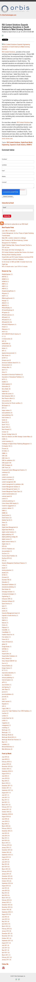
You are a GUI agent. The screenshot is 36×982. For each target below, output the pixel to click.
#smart (5, 327)
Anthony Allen (6, 367)
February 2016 (7, 828)
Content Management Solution (11, 487)
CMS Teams (6, 467)
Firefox (4, 625)
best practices (6, 401)
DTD (4, 560)
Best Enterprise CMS (8, 396)
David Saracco (7, 518)
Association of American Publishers (12, 374)
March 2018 (6, 783)
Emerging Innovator (8, 592)
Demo (4, 522)
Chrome (5, 448)
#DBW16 (5, 281)
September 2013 (7, 883)
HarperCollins (6, 654)
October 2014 (6, 852)
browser (5, 432)
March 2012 (6, 926)
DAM (4, 510)
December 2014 (7, 850)
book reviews (6, 417)
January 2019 (6, 764)
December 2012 (7, 905)
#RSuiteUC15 (6, 320)
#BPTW (5, 277)
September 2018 (7, 771)
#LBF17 (5, 296)
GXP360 (5, 649)
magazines (5, 723)
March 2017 (6, 805)
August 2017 (6, 793)
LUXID (4, 720)
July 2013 (5, 888)
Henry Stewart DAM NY (9, 661)
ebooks (5, 572)
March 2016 (6, 826)
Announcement (7, 365)
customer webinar (7, 508)
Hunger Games (7, 668)
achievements (6, 346)
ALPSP (5, 358)
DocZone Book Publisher (9, 556)
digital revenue (7, 539)
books (4, 420)
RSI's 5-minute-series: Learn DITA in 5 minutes (14, 266)
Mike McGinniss (7, 749)
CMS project (6, 463)
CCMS (4, 439)
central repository (7, 441)
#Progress (5, 312)
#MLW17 (5, 303)
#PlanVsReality (7, 308)
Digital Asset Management (10, 527)
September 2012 (7, 912)
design (4, 525)
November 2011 (7, 936)
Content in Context (8, 479)
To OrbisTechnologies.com (8, 15)
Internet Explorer (7, 680)
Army (4, 372)
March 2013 (6, 898)
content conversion (8, 477)
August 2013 (6, 886)
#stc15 (4, 331)
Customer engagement (9, 506)
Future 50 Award (7, 642)
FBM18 (5, 620)
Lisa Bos (5, 713)
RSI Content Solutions (8, 52)
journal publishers (7, 694)
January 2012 (6, 931)
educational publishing (9, 587)
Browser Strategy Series (9, 434)
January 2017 (6, 809)
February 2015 (7, 845)
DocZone (5, 553)
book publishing (7, 415)
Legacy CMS (6, 708)
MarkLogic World (7, 735)
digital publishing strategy (10, 537)
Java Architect (6, 685)
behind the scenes (7, 394)
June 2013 (6, 890)
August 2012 (6, 914)
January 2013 (6, 902)
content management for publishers (13, 484)
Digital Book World (26, 142)
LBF (4, 706)
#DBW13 (29, 145)
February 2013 (7, 900)
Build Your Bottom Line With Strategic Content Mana (17, 436)
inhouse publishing (8, 677)
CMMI (4, 453)
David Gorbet (6, 515)
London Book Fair (7, 718)
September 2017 (7, 790)
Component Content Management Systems (14, 470)
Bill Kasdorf (6, 405)
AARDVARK (6, 343)
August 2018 (6, 773)
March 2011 (6, 955)
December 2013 (7, 876)
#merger (5, 300)
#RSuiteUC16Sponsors (9, 324)
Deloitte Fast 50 (7, 520)
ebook (4, 568)
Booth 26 (5, 422)
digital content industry (9, 532)
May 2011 (5, 950)
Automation (6, 386)
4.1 (4, 336)
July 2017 (5, 795)
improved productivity (9, 673)
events (4, 611)
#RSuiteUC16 (7, 322)
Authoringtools (7, 384)
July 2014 (5, 859)
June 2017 (6, 797)
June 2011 (6, 948)
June (4, 699)
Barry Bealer (6, 389)
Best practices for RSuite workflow (12, 403)
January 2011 (6, 960)
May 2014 (5, 864)
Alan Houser (6, 355)
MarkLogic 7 (6, 732)
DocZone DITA (7, 558)
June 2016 (6, 821)
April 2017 (6, 802)
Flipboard (5, 627)
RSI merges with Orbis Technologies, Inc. (13, 250)
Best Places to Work (8, 398)
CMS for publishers (8, 460)
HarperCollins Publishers (9, 656)
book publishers (7, 413)
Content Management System (11, 489)
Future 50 (5, 639)
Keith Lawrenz (6, 701)
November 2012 (7, 907)
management (6, 725)
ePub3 (4, 608)
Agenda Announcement (9, 353)
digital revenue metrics (9, 541)
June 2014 (6, 862)
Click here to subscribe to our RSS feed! (16, 224)
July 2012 (5, 917)
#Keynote (5, 293)
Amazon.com (6, 360)
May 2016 (5, 824)
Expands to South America (18, 145)
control (5, 498)
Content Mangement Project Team (12, 491)
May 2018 (5, 781)
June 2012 (6, 919)
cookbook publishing (8, 501)
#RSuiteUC (6, 317)
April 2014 (6, 866)
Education (5, 582)
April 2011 (6, 952)
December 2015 (7, 831)
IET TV (4, 670)
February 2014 (7, 871)
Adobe (4, 348)
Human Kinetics (7, 666)
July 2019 (5, 757)
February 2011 (7, 957)
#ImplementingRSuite (8, 291)
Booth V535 (6, 427)
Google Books (6, 646)
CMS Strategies (7, 465)
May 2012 (5, 921)
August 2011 (6, 943)
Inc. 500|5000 (6, 675)
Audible (5, 382)
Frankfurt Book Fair (8, 634)
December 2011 (7, 933)
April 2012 (6, 924)
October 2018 (6, 769)
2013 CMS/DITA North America (11, 334)
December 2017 (7, 785)
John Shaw (6, 689)
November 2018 (7, 766)
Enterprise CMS (7, 599)
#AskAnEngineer (7, 274)
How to (5, 663)
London (5, 716)
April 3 (4, 370)
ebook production (7, 570)
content (5, 475)
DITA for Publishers (8, 549)
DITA (4, 546)
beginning (5, 391)
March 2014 (6, 869)
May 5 (4, 742)
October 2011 (6, 938)
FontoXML (5, 630)
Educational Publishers (9, 584)
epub (4, 606)
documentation (7, 551)
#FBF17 (5, 286)
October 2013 (6, 881)
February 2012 (7, 929)
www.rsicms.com (7, 138)
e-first (4, 565)
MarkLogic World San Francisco (11, 739)
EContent (5, 577)
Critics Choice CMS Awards (10, 503)
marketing (5, 727)
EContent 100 (6, 580)
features (5, 623)
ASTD (4, 379)
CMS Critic (6, 458)
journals (5, 697)
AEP (4, 351)
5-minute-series (7, 339)
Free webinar (6, 637)
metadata (5, 744)
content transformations (9, 494)
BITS (4, 408)
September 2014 (7, 855)
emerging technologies (9, 594)
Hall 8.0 (5, 651)
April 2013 (6, 895)
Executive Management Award (11, 613)
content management (9, 482)
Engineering (5, 145)
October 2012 (6, 909)
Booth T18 (6, 424)
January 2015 (6, 847)
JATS (4, 682)
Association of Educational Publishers (13, 377)
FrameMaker (6, 632)
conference (6, 472)
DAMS (4, 513)
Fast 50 (5, 618)
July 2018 (5, 776)
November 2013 (7, 878)
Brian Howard (6, 429)
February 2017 (7, 807)
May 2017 (5, 800)
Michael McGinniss (8, 747)
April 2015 (6, 840)
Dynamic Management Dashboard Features (14, 563)
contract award (7, 496)
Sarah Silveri (12, 32)
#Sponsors (6, 329)
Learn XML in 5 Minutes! (8, 231)
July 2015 (5, 833)
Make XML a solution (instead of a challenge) (14, 238)
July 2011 (5, 945)
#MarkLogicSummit (8, 298)
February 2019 (7, 762)
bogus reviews (7, 410)
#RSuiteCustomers (8, 315)
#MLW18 (5, 305)
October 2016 (6, 812)
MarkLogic (6, 730)
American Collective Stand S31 (11, 363)
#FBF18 (5, 288)
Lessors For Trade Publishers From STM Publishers (16, 711)
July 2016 (5, 819)
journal (5, 692)
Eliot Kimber (6, 589)
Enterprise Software (8, 601)
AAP (4, 341)
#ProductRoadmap (8, 310)
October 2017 (6, 788)
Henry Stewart (7, 658)
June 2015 (6, 835)
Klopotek (5, 704)
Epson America (7, 603)
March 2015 (6, 843)
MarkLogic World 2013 (9, 737)
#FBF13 (5, 284)
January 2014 (6, 874)
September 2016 (7, 814)
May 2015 (5, 838)
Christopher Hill (7, 446)
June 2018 (6, 778)
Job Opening (6, 687)
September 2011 (7, 940)
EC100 (4, 575)
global (4, 644)
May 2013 (5, 893)
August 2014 (6, 857)
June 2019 (6, 759)
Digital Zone (6, 544)
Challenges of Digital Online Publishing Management (17, 444)
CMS (4, 456)
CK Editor (5, 451)
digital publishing (8, 534)
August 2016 (6, 816)
